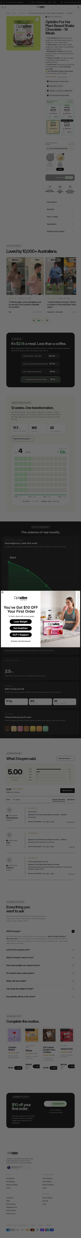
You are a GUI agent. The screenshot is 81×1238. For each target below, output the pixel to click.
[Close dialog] (2, 592)
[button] (21, 621)
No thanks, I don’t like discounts (21, 641)
